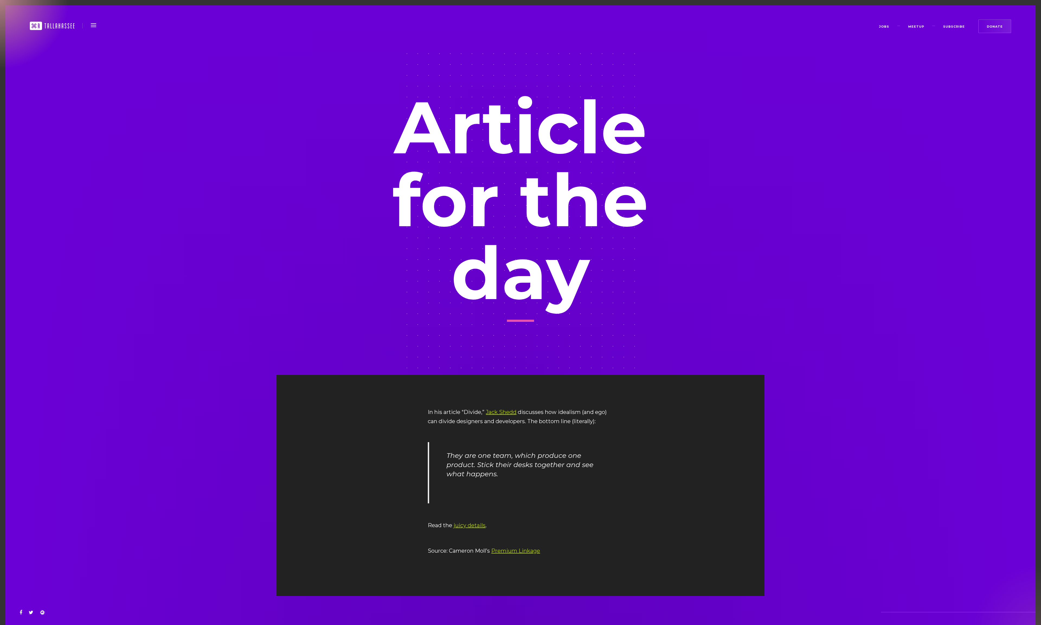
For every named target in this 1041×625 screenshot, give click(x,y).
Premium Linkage (515, 551)
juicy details (470, 525)
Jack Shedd (501, 412)
